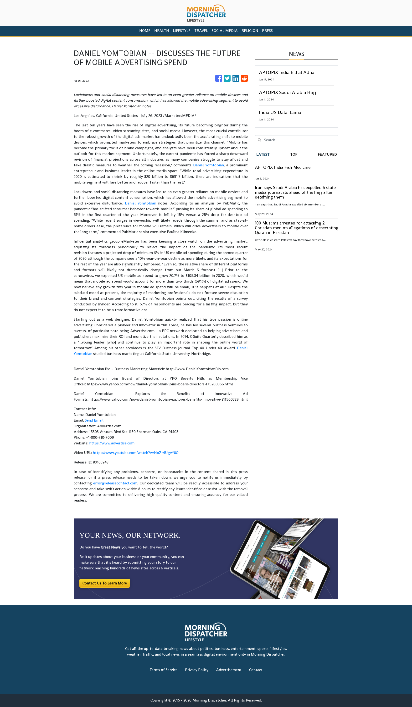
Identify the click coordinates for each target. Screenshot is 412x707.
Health (161, 30)
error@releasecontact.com (115, 483)
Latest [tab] (263, 154)
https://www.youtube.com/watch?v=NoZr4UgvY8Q (136, 452)
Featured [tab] (327, 154)
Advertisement (229, 669)
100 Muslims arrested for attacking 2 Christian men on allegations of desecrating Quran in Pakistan (296, 227)
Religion (250, 30)
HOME (144, 30)
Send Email (94, 420)
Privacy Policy (196, 669)
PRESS (267, 30)
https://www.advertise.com (111, 443)
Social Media (225, 30)
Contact (256, 669)
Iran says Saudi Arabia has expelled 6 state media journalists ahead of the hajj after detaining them (295, 192)
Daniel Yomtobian (208, 165)
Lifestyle (182, 30)
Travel (201, 30)
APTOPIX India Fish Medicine (282, 167)
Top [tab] (294, 154)
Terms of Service (163, 669)
